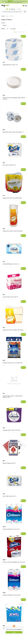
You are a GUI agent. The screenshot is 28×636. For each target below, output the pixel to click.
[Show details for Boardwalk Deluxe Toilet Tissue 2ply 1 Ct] (14, 117)
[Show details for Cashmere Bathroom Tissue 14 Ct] (14, 514)
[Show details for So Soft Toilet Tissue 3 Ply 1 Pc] (14, 282)
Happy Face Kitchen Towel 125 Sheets (12, 231)
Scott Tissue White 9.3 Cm (9, 165)
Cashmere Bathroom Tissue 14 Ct (11, 529)
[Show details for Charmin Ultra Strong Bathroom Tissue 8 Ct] (14, 547)
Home (2, 16)
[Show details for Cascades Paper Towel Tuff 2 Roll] (14, 415)
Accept (14, 632)
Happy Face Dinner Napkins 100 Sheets (13, 330)
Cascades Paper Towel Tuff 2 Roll (11, 430)
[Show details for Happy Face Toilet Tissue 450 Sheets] (14, 183)
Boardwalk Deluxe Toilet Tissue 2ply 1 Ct (13, 132)
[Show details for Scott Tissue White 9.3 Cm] (14, 150)
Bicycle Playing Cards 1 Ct (9, 463)
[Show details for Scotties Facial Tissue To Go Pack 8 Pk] (14, 347)
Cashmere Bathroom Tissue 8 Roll (11, 595)
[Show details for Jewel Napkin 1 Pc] (14, 613)
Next (26, 32)
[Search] (25, 12)
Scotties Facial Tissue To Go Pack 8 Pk (12, 363)
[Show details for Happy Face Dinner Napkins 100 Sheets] (14, 315)
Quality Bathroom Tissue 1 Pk (10, 64)
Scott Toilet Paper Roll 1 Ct (9, 496)
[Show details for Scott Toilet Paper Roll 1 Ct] (14, 481)
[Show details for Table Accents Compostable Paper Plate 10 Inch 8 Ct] (14, 82)
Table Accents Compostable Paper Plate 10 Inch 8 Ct (14, 98)
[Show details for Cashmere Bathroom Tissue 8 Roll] (14, 580)
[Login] (7, 9)
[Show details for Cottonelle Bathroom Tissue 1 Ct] (14, 249)
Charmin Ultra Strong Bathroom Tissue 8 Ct (14, 562)
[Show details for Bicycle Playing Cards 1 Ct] (14, 448)
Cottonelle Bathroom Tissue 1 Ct (11, 264)
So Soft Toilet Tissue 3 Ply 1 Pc (10, 297)
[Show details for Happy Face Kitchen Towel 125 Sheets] (14, 216)
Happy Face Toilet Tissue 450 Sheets (12, 198)
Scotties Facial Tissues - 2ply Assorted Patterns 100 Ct (12, 396)
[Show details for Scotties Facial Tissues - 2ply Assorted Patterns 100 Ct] (14, 380)
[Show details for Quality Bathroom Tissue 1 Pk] (14, 49)
